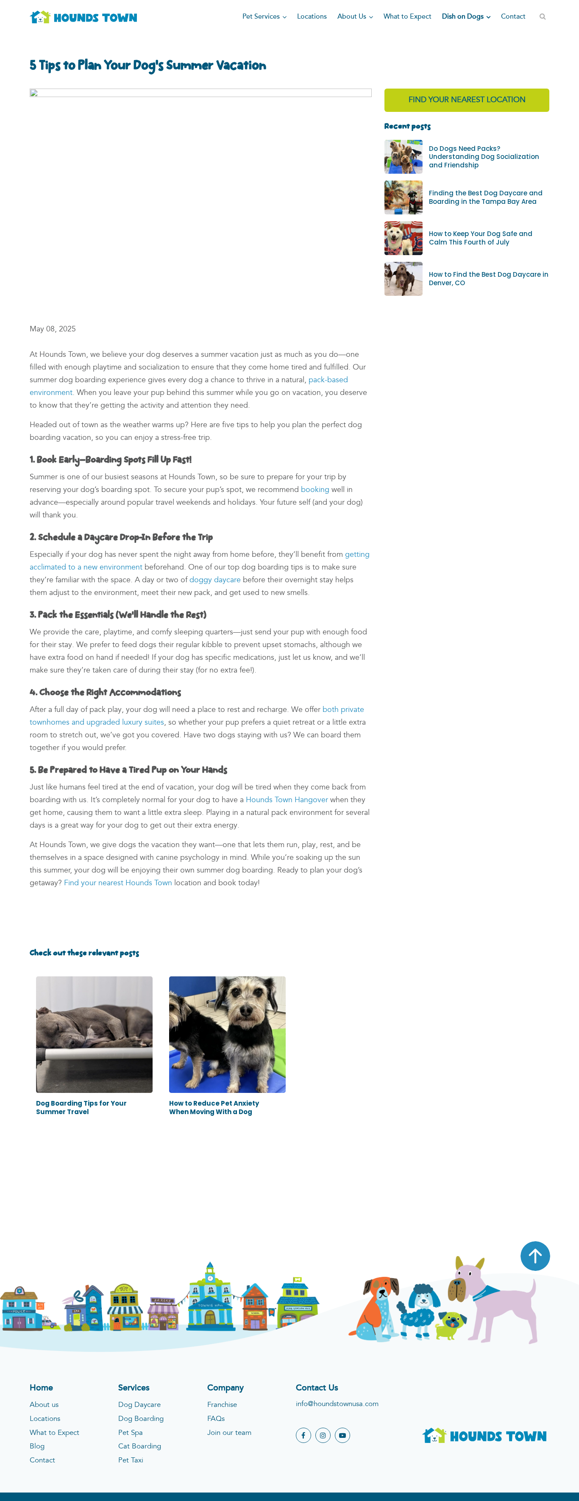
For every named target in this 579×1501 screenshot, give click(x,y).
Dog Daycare (139, 1405)
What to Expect (54, 1433)
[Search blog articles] (542, 17)
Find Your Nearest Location (467, 100)
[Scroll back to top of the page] (535, 1256)
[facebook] (303, 1435)
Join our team (229, 1433)
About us (44, 1405)
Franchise (222, 1405)
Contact (42, 1460)
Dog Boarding (141, 1419)
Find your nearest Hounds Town (118, 883)
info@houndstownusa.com (337, 1404)
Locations (45, 1419)
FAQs (216, 1419)
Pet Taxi (130, 1460)
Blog (37, 1446)
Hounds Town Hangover (287, 800)
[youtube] (342, 1435)
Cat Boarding (139, 1446)
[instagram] (323, 1435)
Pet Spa (130, 1433)
